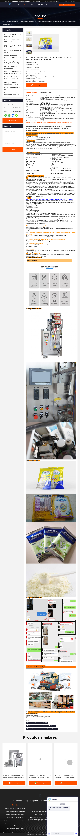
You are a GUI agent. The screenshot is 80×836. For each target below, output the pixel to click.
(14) (12, 56)
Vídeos (33, 4)
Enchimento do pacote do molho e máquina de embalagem (42, 728)
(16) (12, 51)
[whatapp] (9, 115)
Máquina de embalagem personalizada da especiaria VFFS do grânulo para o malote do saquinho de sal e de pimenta (14, 776)
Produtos (26, 4)
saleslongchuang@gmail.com (54, 1)
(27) (12, 46)
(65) (12, 35)
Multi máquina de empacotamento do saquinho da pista (41, 725)
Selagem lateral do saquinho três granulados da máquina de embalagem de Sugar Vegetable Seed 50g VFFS (40, 776)
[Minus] (76, 799)
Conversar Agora (67, 4)
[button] (29, 54)
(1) (12, 72)
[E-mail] (13, 115)
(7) (10, 67)
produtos (9, 21)
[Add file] (49, 833)
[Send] (76, 833)
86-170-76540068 (70, 1)
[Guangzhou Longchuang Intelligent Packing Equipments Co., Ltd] (10, 5)
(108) (12, 40)
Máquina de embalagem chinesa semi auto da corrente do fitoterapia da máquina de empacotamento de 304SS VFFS (65, 776)
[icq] (16, 115)
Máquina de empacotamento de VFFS (23, 21)
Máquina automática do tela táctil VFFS (37, 722)
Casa (19, 4)
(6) (11, 93)
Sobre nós (40, 4)
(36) (12, 62)
